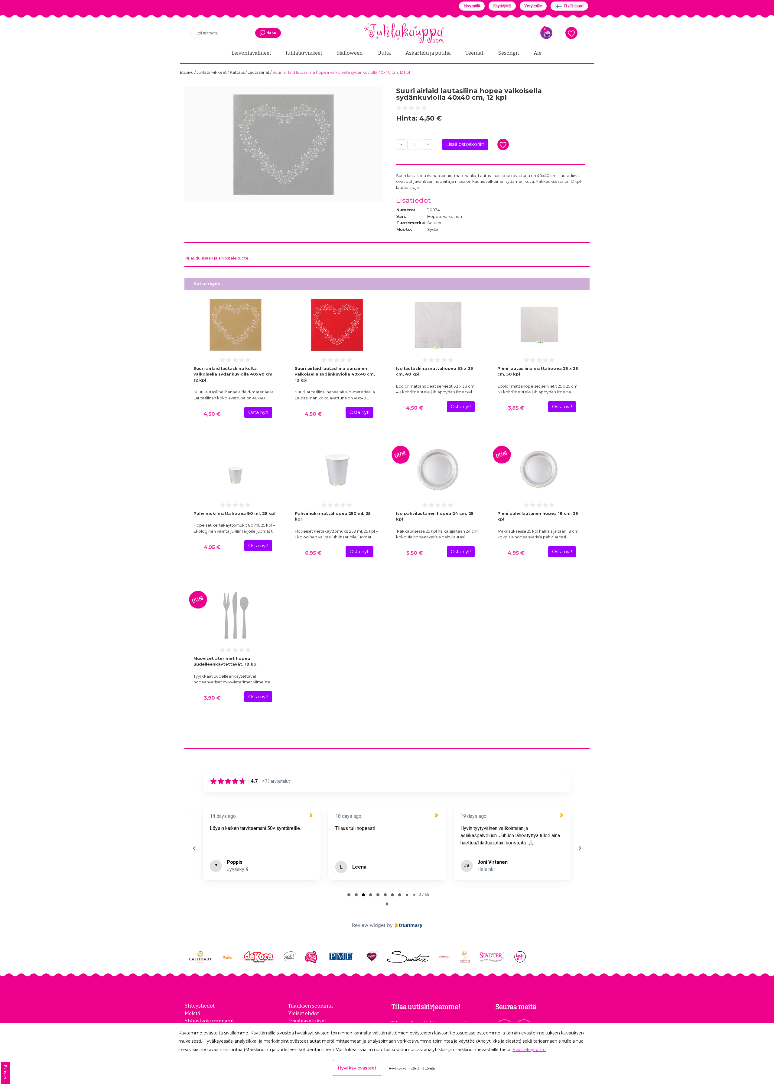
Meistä (192, 1013)
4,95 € (212, 547)
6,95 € (313, 553)
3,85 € (516, 408)
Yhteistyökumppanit (209, 1021)
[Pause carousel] (387, 904)
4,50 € (211, 414)
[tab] (349, 894)
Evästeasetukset (307, 1021)
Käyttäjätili (502, 6)
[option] (283, 145)
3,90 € (212, 698)
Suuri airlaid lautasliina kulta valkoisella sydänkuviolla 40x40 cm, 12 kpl (234, 374)
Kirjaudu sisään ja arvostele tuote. (216, 258)
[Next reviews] (579, 848)
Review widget (368, 925)
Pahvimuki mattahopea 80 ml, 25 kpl (234, 513)
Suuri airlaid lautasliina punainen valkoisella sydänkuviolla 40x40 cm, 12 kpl (335, 374)
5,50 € (414, 553)
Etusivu (187, 72)
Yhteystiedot (199, 1006)
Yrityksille (533, 6)
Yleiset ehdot (303, 1013)
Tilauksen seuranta (310, 1006)
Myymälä (471, 6)
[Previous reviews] (194, 848)
